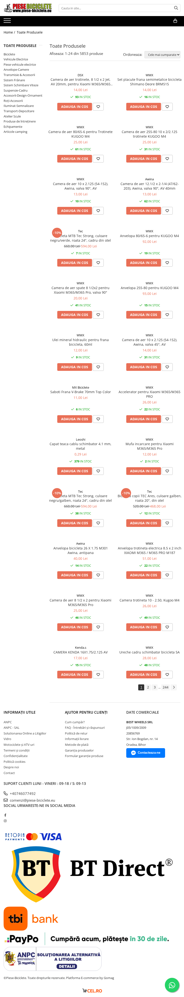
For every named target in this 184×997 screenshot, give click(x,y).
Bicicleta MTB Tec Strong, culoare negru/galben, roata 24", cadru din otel (80, 498)
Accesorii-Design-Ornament (23, 95)
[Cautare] (176, 8)
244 (165, 687)
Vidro (7, 739)
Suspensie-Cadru (16, 90)
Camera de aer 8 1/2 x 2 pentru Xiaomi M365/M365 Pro (80, 602)
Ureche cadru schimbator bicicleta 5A (149, 652)
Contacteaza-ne (149, 752)
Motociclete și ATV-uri (19, 744)
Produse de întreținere (20, 121)
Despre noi (11, 767)
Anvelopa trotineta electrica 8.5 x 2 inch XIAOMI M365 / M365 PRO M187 (149, 550)
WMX (149, 75)
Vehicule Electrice (16, 59)
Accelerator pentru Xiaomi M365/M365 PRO (149, 394)
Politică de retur (76, 733)
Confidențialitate (16, 756)
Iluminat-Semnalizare (19, 106)
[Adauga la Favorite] (98, 107)
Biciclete (9, 54)
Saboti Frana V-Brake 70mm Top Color (80, 392)
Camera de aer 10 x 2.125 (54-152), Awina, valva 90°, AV (80, 186)
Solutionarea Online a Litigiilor (25, 733)
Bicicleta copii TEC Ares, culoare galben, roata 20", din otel (150, 498)
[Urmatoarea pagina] (174, 687)
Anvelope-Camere (16, 69)
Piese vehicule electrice (20, 64)
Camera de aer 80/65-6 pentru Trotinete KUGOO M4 (80, 134)
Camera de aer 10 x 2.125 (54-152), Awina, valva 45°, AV (149, 342)
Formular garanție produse (84, 756)
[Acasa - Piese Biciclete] (28, 8)
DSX (80, 75)
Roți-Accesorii (13, 101)
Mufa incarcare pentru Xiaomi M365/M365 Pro (150, 446)
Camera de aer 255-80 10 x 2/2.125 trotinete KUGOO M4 (149, 134)
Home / (10, 32)
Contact (9, 773)
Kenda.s (80, 647)
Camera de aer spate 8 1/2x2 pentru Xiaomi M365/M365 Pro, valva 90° (80, 290)
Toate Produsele (30, 32)
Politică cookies (14, 761)
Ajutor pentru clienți (86, 712)
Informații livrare (77, 739)
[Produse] (8, 22)
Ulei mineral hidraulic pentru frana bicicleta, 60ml (80, 342)
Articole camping (15, 131)
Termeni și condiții (16, 750)
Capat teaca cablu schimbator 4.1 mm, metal (80, 446)
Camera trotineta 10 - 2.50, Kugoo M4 (149, 600)
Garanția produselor (79, 750)
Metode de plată (76, 744)
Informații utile (19, 712)
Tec (80, 231)
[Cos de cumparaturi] (175, 21)
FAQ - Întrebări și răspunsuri (85, 727)
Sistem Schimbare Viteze (21, 85)
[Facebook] (5, 815)
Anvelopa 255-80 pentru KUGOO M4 (149, 288)
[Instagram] (5, 821)
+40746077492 (22, 793)
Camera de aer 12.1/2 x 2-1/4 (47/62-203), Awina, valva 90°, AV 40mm (150, 186)
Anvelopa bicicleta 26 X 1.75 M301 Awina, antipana (80, 550)
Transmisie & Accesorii (19, 75)
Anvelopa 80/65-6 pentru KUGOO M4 (149, 235)
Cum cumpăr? (75, 722)
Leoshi (80, 439)
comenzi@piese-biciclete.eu (32, 800)
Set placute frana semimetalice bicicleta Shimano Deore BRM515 (149, 81)
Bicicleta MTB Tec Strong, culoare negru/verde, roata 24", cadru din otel (80, 238)
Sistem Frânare (14, 80)
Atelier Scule (12, 116)
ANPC (8, 722)
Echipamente (13, 126)
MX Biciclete (80, 387)
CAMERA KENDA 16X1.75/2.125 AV (80, 652)
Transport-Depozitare (19, 111)
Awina (149, 179)
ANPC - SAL (11, 727)
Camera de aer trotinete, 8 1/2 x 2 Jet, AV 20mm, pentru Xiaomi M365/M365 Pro (80, 81)
